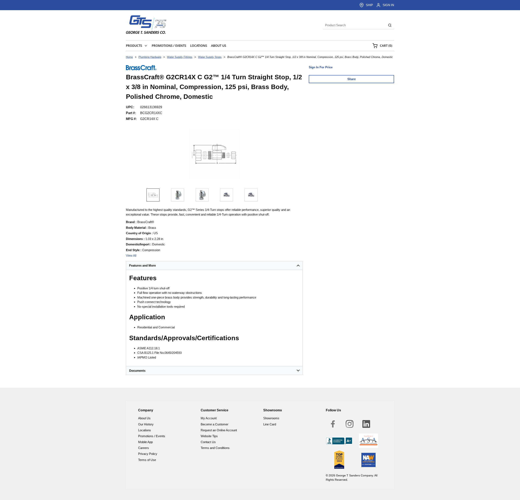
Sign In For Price (321, 67)
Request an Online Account (219, 430)
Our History (146, 424)
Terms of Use (147, 460)
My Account (209, 418)
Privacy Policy (147, 453)
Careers (143, 448)
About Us (144, 418)
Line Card (269, 424)
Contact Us (208, 442)
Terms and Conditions (215, 448)
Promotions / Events (151, 436)
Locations (144, 430)
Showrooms (271, 418)
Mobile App (145, 442)
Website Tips (209, 436)
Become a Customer (214, 424)
